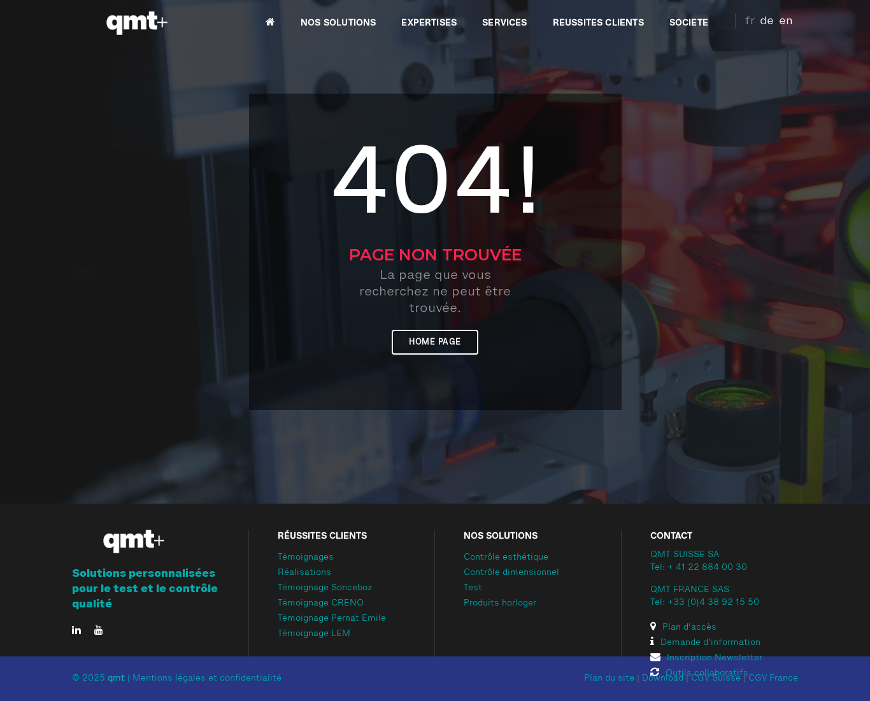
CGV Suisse (716, 679)
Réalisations (304, 573)
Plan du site (609, 679)
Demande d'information (710, 643)
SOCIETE (688, 23)
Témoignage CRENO (321, 603)
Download (662, 679)
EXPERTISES (429, 23)
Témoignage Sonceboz (325, 588)
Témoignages (306, 558)
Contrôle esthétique (506, 558)
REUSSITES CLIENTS (598, 23)
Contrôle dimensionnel (511, 573)
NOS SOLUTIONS (338, 23)
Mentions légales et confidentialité (207, 679)
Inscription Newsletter (714, 658)
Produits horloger (500, 603)
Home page (435, 342)
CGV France (773, 679)
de (767, 21)
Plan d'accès (689, 628)
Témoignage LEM (314, 634)
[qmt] (135, 23)
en (786, 21)
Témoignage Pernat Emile (332, 619)
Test (473, 588)
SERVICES (504, 23)
